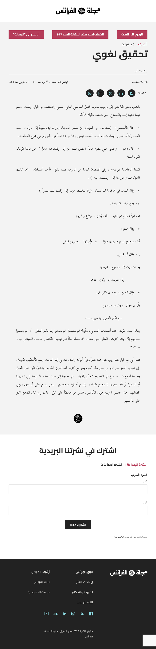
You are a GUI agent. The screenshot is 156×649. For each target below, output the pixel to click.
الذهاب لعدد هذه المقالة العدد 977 (80, 34)
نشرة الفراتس (42, 582)
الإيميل (144, 502)
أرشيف (142, 44)
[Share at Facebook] (131, 93)
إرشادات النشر (84, 582)
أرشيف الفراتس (40, 572)
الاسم (145, 481)
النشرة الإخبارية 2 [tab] (111, 464)
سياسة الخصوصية (121, 536)
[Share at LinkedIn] (121, 93)
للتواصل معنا (85, 602)
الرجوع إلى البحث (132, 34)
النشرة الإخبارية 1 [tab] (136, 464)
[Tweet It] (111, 93)
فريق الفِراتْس (84, 572)
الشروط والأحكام (82, 592)
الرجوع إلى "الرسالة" (26, 34)
